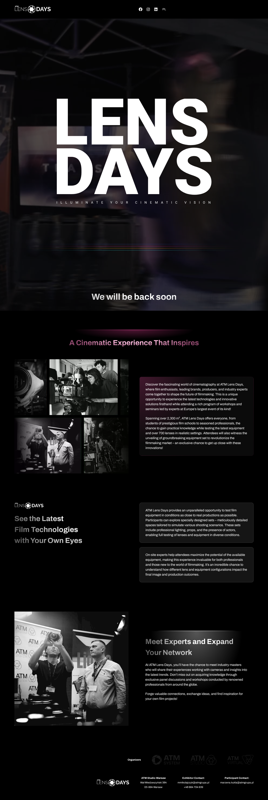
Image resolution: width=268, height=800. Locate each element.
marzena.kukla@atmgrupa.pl (237, 782)
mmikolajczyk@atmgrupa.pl (193, 782)
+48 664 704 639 (193, 787)
